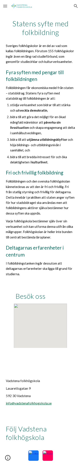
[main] (40, 147)
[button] (5, 6)
